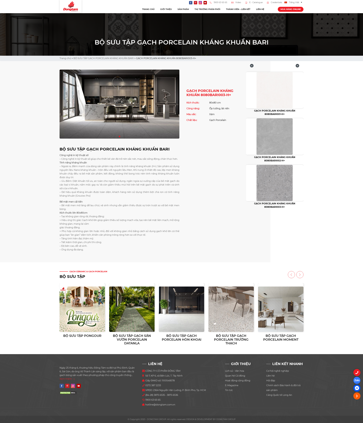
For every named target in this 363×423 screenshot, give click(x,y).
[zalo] (356, 380)
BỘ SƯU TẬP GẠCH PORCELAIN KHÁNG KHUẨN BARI (103, 58)
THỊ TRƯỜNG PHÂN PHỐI (207, 9)
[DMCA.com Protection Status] (68, 392)
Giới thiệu (166, 9)
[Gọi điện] (356, 372)
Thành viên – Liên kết (238, 9)
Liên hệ (260, 9)
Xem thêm (66, 379)
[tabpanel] (119, 104)
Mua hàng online (290, 9)
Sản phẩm (183, 9)
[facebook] (356, 388)
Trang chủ (148, 9)
